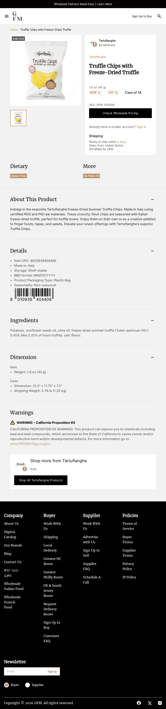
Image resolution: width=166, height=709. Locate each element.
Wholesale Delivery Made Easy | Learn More (83, 4)
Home (14, 29)
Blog (7, 554)
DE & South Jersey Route (53, 590)
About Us (11, 523)
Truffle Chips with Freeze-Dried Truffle (45, 29)
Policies (130, 515)
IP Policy (129, 577)
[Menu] (6, 16)
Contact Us (12, 562)
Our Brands (13, 545)
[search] (159, 16)
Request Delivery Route (50, 609)
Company (13, 515)
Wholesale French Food (12, 602)
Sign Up (52, 671)
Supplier (91, 515)
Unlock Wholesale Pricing (120, 113)
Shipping (51, 537)
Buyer (49, 515)
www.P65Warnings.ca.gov (30, 444)
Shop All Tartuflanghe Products (41, 480)
